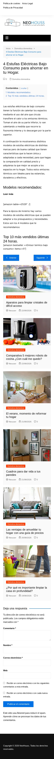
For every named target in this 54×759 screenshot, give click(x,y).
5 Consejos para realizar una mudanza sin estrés (29, 196)
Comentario (9, 628)
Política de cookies (11, 3)
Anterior (12, 258)
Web (5, 670)
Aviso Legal (27, 3)
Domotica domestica (21, 79)
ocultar (24, 88)
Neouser (12, 310)
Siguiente (40, 258)
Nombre (7, 645)
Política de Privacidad (13, 7)
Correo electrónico (13, 658)
